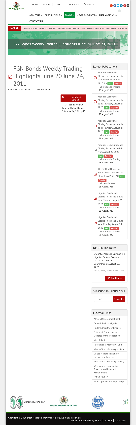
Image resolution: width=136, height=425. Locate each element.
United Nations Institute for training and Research (107, 355)
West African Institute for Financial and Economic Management (106, 369)
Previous (12, 402)
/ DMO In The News (114, 270)
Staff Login (120, 420)
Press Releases (108, 183)
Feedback (74, 4)
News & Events (86, 15)
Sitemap (47, 4)
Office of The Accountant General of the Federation (107, 334)
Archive (108, 420)
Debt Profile (53, 15)
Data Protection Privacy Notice (86, 420)
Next (123, 402)
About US (35, 15)
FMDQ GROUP (101, 377)
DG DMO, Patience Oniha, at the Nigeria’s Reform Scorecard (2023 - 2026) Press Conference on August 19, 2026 (109, 260)
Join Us (60, 4)
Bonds (69, 15)
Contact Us (36, 21)
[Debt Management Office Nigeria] (16, 6)
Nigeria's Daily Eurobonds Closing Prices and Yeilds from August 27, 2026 (110, 148)
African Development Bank (107, 318)
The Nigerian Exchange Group (109, 381)
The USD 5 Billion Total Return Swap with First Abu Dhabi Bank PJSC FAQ (111, 172)
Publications (107, 15)
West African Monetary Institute (109, 349)
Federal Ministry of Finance (107, 327)
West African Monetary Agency (109, 361)
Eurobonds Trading (110, 86)
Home (35, 4)
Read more (116, 278)
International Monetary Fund (108, 344)
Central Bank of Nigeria (105, 323)
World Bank (99, 340)
